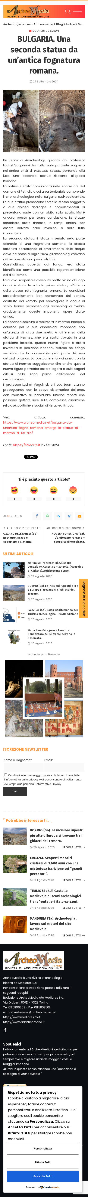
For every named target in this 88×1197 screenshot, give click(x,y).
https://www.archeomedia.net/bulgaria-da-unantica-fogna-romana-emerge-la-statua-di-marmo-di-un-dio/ (41, 427)
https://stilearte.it (26, 445)
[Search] (67, 11)
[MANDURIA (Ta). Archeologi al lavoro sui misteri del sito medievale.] (15, 924)
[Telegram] (69, 516)
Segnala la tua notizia (84, 598)
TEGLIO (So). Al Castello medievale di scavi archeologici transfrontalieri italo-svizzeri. (55, 896)
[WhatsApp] (47, 516)
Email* (48, 760)
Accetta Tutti (42, 1176)
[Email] (79, 516)
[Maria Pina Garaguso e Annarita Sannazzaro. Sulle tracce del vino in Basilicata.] (14, 637)
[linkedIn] (58, 516)
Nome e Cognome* (18, 760)
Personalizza (43, 1149)
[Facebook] (36, 516)
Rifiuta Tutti (43, 1162)
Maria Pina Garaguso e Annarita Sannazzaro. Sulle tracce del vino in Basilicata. (51, 634)
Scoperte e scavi (45, 31)
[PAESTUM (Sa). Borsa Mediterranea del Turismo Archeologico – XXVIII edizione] (14, 615)
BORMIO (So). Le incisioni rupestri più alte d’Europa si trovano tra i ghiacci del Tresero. (55, 589)
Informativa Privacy (48, 784)
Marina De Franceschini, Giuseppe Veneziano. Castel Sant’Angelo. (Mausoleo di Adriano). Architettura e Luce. (55, 566)
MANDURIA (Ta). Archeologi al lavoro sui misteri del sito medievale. (53, 923)
